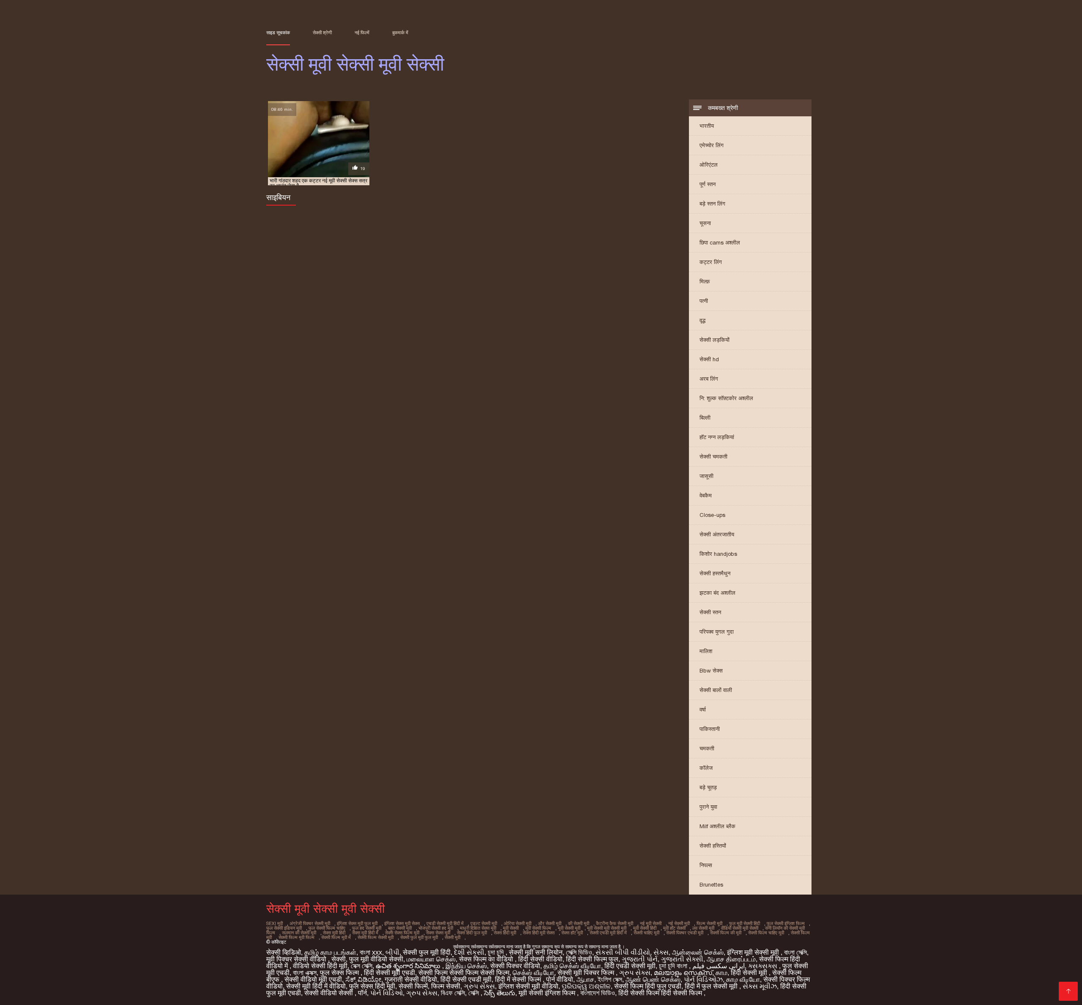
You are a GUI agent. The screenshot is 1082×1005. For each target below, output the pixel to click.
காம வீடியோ (743, 979)
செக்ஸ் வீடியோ (533, 972)
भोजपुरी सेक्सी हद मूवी (435, 928)
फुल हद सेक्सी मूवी (366, 928)
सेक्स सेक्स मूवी (438, 932)
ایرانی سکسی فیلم (718, 965)
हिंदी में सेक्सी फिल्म (519, 979)
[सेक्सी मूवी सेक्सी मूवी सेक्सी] (1068, 991)
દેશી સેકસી (469, 952)
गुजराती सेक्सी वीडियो (411, 979)
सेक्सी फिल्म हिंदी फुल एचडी (647, 986)
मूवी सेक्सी (511, 928)
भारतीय (706, 126)
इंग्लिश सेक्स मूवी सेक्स (402, 923)
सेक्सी (338, 959)
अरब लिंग (708, 379)
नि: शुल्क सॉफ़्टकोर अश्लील (726, 398)
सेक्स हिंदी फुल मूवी (472, 932)
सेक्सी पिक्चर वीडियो (515, 965)
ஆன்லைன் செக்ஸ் (698, 952)
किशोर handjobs (718, 554)
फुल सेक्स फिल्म (340, 972)
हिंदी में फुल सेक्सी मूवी (712, 986)
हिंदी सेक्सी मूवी (750, 972)
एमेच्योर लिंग (711, 145)
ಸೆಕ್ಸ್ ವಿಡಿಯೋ (363, 979)
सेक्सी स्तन (710, 612)
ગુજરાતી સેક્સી (682, 959)
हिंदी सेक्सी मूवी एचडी (389, 972)
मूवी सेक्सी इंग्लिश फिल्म (548, 993)
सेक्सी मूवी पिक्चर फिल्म (586, 972)
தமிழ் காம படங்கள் (330, 952)
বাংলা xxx (371, 952)
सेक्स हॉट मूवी (572, 932)
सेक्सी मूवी (452, 937)
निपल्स (705, 865)
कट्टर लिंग (710, 262)
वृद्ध (702, 320)
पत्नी (703, 301)
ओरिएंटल (708, 165)
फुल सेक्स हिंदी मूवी (372, 986)
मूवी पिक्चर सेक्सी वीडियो (297, 959)
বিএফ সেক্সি (453, 993)
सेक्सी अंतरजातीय (716, 534)
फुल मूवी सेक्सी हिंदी (744, 923)
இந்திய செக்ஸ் (466, 965)
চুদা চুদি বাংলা (674, 965)
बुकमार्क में (400, 32)
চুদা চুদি (496, 952)
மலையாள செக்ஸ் (431, 959)
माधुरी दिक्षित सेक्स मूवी (478, 928)
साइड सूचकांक (278, 32)
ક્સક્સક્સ (763, 965)
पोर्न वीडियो (559, 979)
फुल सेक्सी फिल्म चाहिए (327, 928)
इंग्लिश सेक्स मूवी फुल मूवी (357, 923)
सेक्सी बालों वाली (715, 690)
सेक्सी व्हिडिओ (283, 952)
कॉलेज (706, 768)
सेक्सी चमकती (713, 456)
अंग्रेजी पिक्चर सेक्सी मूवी (310, 923)
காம (721, 972)
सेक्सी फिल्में (413, 986)
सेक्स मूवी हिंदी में (365, 932)
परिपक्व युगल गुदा (716, 632)
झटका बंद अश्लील (717, 593)
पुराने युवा (708, 807)
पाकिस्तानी (709, 729)
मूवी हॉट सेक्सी (674, 928)
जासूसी (706, 476)
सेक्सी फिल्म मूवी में (336, 937)
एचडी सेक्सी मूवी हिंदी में (445, 923)
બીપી (392, 952)
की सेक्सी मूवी (578, 923)
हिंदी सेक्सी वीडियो (540, 959)
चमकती (706, 748)
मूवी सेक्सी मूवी (569, 928)
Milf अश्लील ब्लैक (717, 826)
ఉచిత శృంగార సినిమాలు (409, 965)
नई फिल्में (362, 32)
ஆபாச (585, 979)
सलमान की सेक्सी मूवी (299, 932)
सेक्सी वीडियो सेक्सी (329, 993)
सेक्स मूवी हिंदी (334, 932)
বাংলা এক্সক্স (305, 972)
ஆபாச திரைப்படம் (731, 959)
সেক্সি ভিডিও (579, 952)
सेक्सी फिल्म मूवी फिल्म (296, 937)
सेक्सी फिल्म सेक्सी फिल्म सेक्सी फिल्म (463, 972)
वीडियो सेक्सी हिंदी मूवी (320, 965)
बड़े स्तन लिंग (712, 203)
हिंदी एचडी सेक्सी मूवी (630, 965)
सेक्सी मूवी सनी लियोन (536, 952)
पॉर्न (362, 993)
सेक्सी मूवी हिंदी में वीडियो (316, 986)
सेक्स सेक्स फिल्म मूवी (402, 932)
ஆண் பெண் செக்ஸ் (653, 979)
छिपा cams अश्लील (719, 242)
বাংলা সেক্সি (795, 952)
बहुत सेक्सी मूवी (400, 928)
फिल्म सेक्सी (445, 986)
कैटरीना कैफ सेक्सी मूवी (614, 923)
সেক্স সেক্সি (361, 965)
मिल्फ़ (704, 281)
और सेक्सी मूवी (549, 923)
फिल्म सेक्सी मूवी (709, 923)
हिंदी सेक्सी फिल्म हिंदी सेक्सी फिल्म (661, 993)
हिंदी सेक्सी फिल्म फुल (592, 959)
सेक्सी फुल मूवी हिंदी (427, 952)
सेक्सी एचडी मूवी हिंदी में (608, 932)
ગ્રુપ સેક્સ (634, 972)
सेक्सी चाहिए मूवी (646, 932)
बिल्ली (704, 418)
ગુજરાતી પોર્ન (640, 959)
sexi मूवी (274, 923)
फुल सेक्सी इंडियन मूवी (284, 928)
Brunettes (711, 884)
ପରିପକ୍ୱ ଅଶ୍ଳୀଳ (586, 986)
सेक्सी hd (709, 359)
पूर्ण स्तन (707, 184)
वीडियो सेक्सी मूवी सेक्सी (739, 928)
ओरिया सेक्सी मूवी (517, 923)
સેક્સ (661, 952)
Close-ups (712, 515)
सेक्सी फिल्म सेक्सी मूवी (375, 937)
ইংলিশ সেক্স (610, 979)
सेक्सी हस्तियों (712, 846)
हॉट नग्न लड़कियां (716, 437)
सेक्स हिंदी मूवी (505, 932)
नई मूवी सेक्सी (650, 923)
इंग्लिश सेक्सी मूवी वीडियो (528, 986)
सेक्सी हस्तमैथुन (714, 573)
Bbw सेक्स (711, 670)
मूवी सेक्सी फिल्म (538, 928)
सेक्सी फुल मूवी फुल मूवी (419, 937)
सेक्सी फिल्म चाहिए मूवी (766, 932)
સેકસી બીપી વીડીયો (623, 952)
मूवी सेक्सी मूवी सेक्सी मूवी (606, 928)
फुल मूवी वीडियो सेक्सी (376, 959)
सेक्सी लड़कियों (714, 340)
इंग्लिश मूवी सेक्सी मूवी (754, 952)
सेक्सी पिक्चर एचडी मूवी (684, 932)
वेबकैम (705, 495)
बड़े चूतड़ (708, 787)
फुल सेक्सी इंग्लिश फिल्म (786, 923)
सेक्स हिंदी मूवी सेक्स (539, 932)
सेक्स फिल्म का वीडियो (487, 959)
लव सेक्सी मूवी (703, 928)
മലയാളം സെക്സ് (683, 972)
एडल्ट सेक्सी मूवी (483, 923)
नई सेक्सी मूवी (679, 923)
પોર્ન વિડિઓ (386, 993)
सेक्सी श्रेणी (322, 32)
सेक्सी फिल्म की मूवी (725, 932)
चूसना (705, 223)
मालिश (705, 651)
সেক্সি (474, 993)
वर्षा (702, 709)
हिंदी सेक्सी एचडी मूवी (466, 979)
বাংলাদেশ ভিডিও (597, 993)
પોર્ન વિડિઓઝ (703, 979)
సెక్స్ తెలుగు (499, 993)
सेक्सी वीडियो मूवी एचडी (313, 979)
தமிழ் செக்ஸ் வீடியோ (572, 965)
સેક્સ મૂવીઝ (760, 986)
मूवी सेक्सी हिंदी (644, 928)
